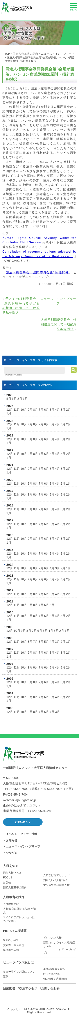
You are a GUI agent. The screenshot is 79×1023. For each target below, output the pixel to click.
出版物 (7, 882)
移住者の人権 (11, 949)
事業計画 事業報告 (54, 969)
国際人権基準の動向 (25, 53)
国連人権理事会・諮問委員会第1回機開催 (37, 272)
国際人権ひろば (12, 872)
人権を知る (10, 866)
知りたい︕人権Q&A (55, 880)
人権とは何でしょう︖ (56, 875)
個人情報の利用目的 (55, 978)
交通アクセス (28, 988)
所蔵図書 (9, 988)
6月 (46, 409)
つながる (11, 852)
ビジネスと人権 (52, 937)
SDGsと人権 (10, 940)
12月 (9, 409)
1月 (25, 398)
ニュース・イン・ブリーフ (57, 53)
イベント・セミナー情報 (21, 834)
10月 (23, 409)
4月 (57, 409)
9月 (30, 409)
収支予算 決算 (51, 974)
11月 (17, 409)
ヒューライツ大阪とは (18, 962)
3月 (14, 398)
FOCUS (7, 877)
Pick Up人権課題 (15, 930)
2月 (19, 398)
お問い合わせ (23, 822)
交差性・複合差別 (13, 945)
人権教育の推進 (14, 897)
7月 (41, 409)
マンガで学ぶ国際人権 (56, 885)
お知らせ (11, 840)
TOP (7, 53)
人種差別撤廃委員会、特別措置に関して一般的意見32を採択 (59, 324)
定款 (5, 976)
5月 (8, 398)
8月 (35, 409)
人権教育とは (11, 904)
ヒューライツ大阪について (19, 971)
